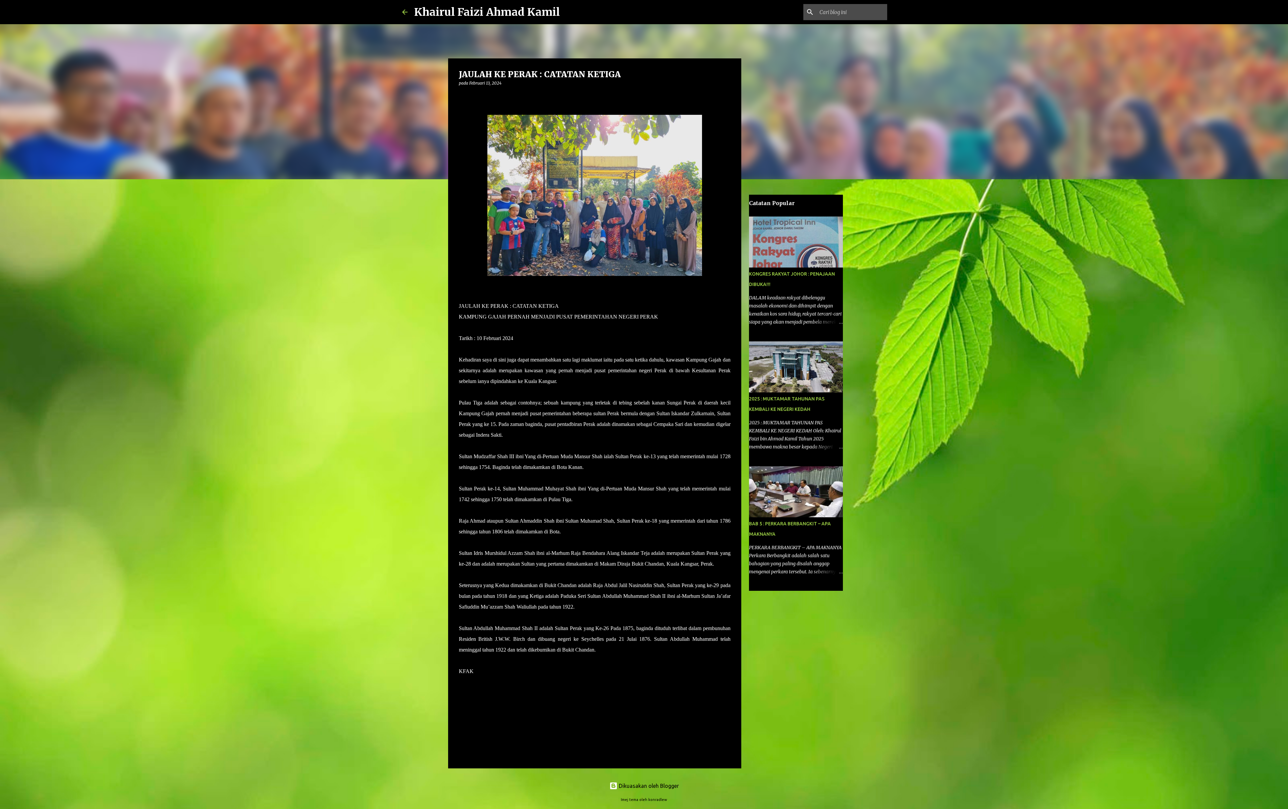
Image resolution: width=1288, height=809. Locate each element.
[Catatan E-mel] (463, 683)
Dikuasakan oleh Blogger (648, 786)
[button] (463, 96)
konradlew (657, 800)
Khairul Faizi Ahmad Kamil (487, 12)
